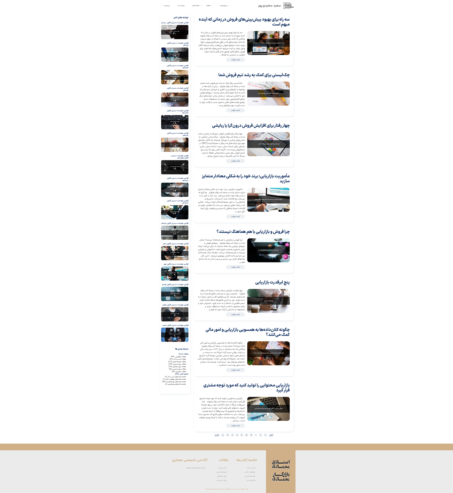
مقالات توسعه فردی (177, 361)
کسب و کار (260, 28)
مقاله (275, 28)
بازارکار (246, 28)
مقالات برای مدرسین (177, 369)
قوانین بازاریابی (254, 28)
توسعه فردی (272, 28)
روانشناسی (251, 480)
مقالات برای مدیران (177, 364)
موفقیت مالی (250, 472)
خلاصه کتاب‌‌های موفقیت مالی (174, 379)
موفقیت (265, 28)
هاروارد (244, 28)
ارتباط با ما (181, 5)
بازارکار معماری (243, 338)
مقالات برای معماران (177, 366)
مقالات (208, 5)
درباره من (167, 5)
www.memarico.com (196, 468)
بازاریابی (257, 28)
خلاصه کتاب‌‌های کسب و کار (175, 377)
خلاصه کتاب (195, 5)
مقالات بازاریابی (280, 28)
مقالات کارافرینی (178, 356)
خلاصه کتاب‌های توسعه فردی (174, 381)
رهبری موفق (241, 28)
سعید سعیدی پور (268, 28)
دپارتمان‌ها (223, 5)
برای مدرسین (221, 480)
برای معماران (222, 476)
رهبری (262, 28)
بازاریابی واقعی (249, 28)
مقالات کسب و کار (178, 359)
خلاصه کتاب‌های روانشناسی (175, 384)
